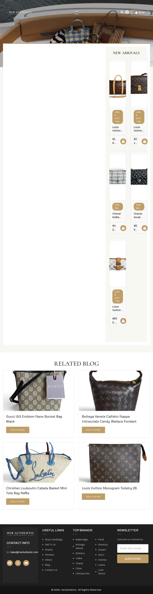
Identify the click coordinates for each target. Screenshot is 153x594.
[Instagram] (18, 563)
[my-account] (127, 12)
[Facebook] (10, 563)
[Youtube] (26, 563)
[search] (122, 12)
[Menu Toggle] (76, 12)
